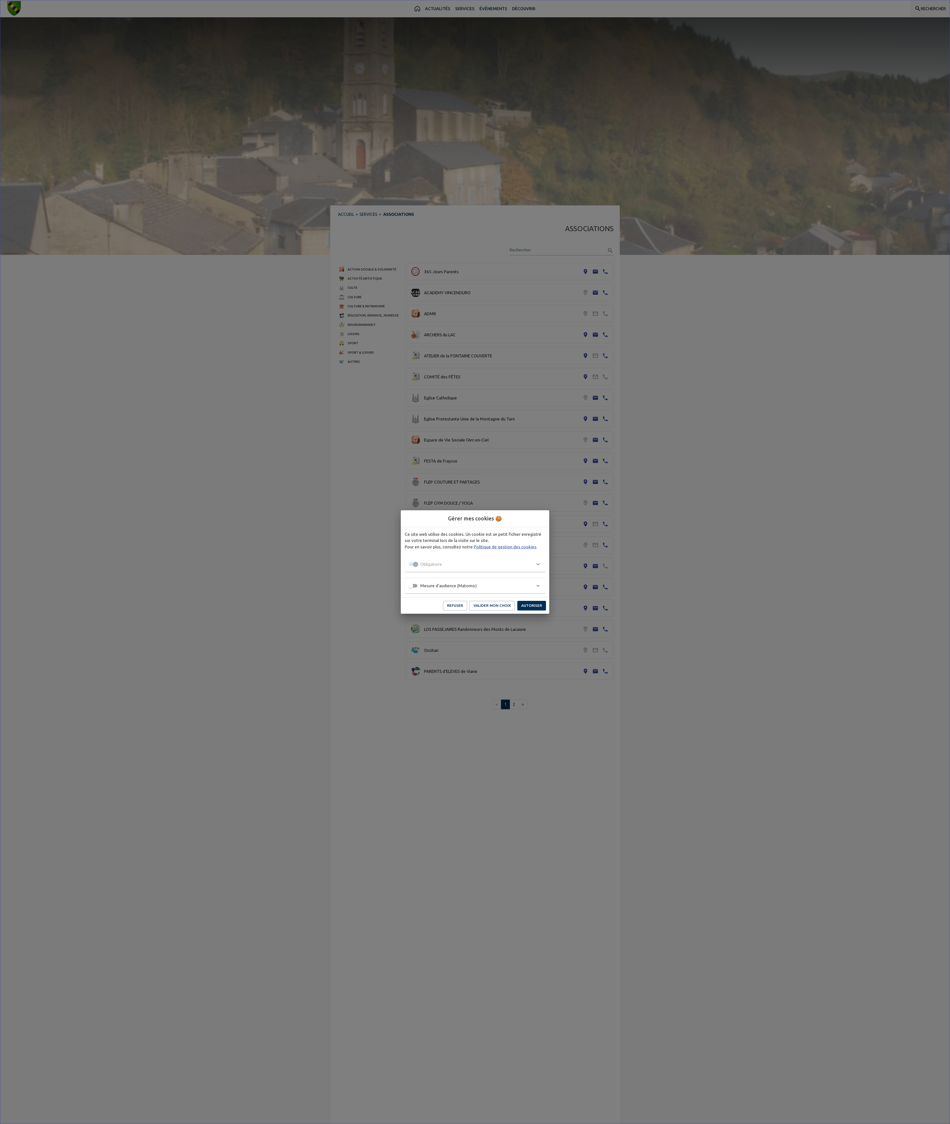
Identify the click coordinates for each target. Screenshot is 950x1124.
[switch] (410, 585)
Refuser (455, 605)
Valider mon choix (492, 605)
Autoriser (531, 605)
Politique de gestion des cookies (505, 546)
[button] (475, 564)
